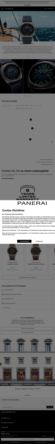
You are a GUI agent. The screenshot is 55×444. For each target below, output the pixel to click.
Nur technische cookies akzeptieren (12, 214)
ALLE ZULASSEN (24, 241)
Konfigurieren (39, 241)
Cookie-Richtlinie (14, 227)
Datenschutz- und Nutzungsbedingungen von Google (24, 220)
